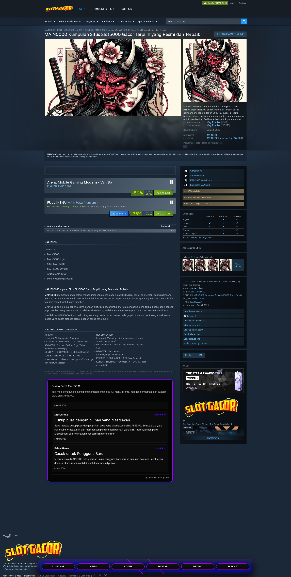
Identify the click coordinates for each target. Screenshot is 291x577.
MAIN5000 (49, 30)
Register (242, 3)
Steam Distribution (46, 576)
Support (62, 576)
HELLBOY (198, 302)
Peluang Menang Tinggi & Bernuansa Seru (103, 206)
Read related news (193, 334)
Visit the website (192, 311)
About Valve (8, 576)
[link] (142, 193)
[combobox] (203, 21)
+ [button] (185, 146)
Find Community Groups (195, 343)
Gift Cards (85, 576)
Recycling (73, 576)
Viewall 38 (238, 265)
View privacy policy (193, 325)
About (114, 9)
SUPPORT (127, 9)
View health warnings (194, 320)
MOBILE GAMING (85, 30)
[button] (50, 21)
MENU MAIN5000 (65, 30)
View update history (193, 329)
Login (232, 3)
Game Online (196, 288)
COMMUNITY (99, 9)
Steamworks (29, 576)
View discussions (192, 339)
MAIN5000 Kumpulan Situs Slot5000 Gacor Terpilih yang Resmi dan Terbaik (244, 138)
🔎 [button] (184, 421)
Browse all (167, 226)
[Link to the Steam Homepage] (59, 11)
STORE (83, 9)
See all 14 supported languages (197, 237)
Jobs (19, 576)
